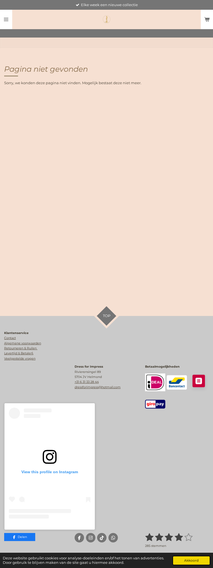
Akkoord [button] (191, 560)
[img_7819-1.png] (155, 404)
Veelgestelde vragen (20, 358)
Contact (10, 338)
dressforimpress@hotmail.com (98, 387)
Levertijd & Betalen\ (18, 353)
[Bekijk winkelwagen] (207, 19)
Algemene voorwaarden (22, 343)
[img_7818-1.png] (155, 382)
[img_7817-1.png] (177, 382)
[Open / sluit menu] (6, 19)
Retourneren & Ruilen (20, 348)
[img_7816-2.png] (198, 382)
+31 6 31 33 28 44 (87, 382)
